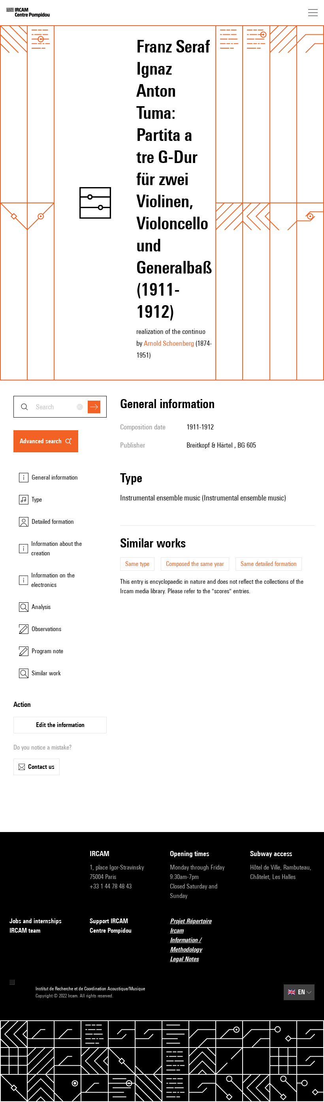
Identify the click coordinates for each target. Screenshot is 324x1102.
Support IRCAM (109, 921)
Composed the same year (195, 564)
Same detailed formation (269, 564)
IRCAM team (24, 930)
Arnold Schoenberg (169, 343)
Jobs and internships (35, 921)
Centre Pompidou (111, 930)
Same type (137, 564)
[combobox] (60, 407)
